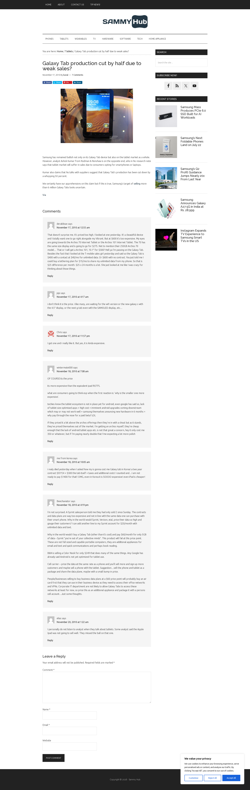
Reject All (212, 778)
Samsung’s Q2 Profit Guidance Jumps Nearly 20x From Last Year (193, 174)
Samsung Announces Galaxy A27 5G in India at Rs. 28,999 (193, 205)
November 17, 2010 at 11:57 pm (73, 336)
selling (137, 183)
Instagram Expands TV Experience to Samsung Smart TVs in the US (193, 236)
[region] (212, 769)
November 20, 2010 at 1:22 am (73, 622)
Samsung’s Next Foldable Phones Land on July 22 (192, 141)
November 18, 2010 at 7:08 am (73, 371)
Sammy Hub (125, 21)
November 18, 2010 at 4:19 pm (73, 505)
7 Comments (77, 75)
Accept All (231, 778)
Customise (193, 778)
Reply (50, 276)
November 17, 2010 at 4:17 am (73, 297)
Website (47, 740)
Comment (48, 670)
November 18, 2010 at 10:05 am (73, 462)
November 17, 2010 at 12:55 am (73, 227)
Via (44, 195)
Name (46, 709)
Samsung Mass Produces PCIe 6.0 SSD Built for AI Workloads (193, 112)
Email (46, 725)
